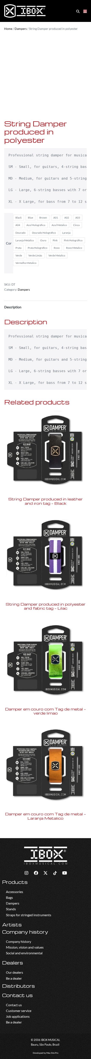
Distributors (18, 986)
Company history (25, 932)
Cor (8, 243)
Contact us (17, 995)
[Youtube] (64, 873)
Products (15, 882)
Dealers (12, 963)
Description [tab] (12, 307)
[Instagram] (26, 873)
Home (8, 28)
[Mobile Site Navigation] (85, 11)
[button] (78, 11)
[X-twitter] (45, 873)
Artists (12, 925)
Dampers (21, 28)
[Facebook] (36, 873)
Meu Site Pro (52, 1053)
